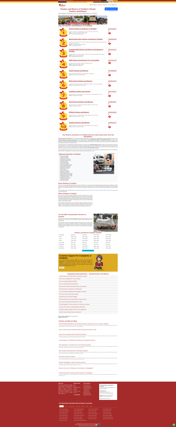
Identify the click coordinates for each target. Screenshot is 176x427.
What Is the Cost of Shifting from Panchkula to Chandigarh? (76, 368)
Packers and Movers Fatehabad (107, 415)
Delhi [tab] (87, 406)
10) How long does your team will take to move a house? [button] (72, 299)
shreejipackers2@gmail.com (107, 396)
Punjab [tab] (65, 406)
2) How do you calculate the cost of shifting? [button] (69, 278)
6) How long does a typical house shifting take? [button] (70, 289)
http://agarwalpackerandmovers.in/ (77, 56)
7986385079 (115, 0)
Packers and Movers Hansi (107, 412)
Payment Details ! (104, 0)
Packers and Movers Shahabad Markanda (80, 420)
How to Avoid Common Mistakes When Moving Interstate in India (77, 329)
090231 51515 (105, 395)
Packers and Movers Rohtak (78, 410)
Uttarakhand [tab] (78, 406)
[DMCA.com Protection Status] (98, 424)
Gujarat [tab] (91, 406)
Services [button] (100, 4)
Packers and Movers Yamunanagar (79, 415)
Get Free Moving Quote (112, 8)
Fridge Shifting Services (87, 393)
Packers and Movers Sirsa (63, 420)
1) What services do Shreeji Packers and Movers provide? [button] (73, 276)
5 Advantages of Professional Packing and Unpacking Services (77, 340)
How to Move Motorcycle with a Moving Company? (73, 350)
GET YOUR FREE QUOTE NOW (88, 250)
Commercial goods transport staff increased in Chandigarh (75, 373)
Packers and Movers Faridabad (93, 413)
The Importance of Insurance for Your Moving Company (75, 345)
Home (92, 4)
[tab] (88, 276)
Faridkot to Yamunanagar (111, 190)
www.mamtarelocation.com (76, 45)
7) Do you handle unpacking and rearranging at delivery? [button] (72, 291)
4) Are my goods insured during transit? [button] (68, 283)
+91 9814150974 (110, 395)
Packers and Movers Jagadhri (78, 418)
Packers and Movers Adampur (107, 413)
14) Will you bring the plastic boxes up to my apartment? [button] (72, 309)
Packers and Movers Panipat (63, 418)
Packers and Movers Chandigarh (64, 410)
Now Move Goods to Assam (67, 356)
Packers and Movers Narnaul (63, 415)
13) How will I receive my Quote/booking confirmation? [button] (72, 307)
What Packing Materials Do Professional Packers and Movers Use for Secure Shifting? (84, 324)
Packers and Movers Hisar (63, 413)
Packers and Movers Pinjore (92, 418)
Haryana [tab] (61, 406)
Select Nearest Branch (110, 0)
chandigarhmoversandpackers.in (77, 65)
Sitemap (86, 424)
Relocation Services (87, 392)
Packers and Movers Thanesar (78, 413)
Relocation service (114, 139)
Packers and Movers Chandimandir (108, 418)
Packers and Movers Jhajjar (92, 410)
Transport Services (87, 391)
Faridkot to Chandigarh (87, 190)
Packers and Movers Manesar (78, 412)
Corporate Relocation (76, 387)
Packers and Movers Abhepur (63, 412)
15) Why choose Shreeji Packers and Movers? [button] (70, 312)
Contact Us (115, 4)
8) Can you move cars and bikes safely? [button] (68, 294)
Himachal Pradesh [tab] (71, 406)
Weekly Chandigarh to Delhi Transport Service (72, 362)
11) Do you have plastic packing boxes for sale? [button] (70, 301)
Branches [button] (105, 4)
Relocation (75, 388)
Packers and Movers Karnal (107, 410)
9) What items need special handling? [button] (68, 296)
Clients (110, 4)
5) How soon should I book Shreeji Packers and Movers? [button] (72, 286)
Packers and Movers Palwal (92, 412)
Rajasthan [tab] (83, 406)
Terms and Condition (76, 391)
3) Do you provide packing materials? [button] (68, 281)
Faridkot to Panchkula (95, 190)
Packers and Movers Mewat (92, 415)
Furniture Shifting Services (88, 387)
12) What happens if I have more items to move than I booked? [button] (74, 304)
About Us (95, 4)
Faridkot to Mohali (103, 190)
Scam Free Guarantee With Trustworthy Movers (72, 334)
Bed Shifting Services (87, 388)
